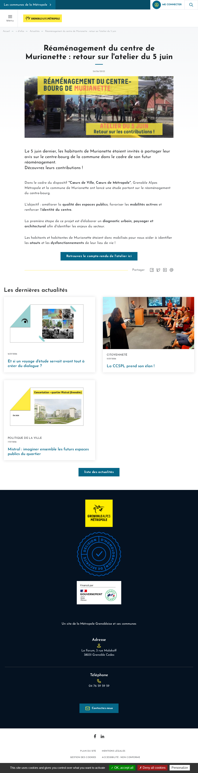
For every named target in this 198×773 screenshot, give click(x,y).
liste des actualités (99, 472)
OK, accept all (123, 767)
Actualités (34, 31)
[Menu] (10, 18)
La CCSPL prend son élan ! (130, 366)
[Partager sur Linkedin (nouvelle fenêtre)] (165, 270)
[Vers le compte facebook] (94, 736)
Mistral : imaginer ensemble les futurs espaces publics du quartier (48, 451)
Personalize (180, 767)
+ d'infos (20, 31)
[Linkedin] (102, 736)
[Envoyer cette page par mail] (171, 270)
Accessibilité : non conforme (121, 757)
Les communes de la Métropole (25, 4)
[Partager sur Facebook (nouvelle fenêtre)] (152, 270)
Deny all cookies (154, 767)
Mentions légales (113, 751)
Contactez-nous (102, 708)
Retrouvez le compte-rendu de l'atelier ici (99, 256)
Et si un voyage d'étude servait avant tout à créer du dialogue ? (46, 363)
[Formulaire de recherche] (191, 4)
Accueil (6, 31)
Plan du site (88, 751)
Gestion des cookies (83, 757)
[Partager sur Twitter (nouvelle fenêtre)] (158, 270)
